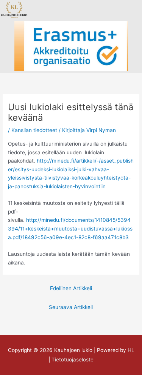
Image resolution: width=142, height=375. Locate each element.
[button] (58, 9)
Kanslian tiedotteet (34, 130)
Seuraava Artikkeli (71, 307)
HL (131, 350)
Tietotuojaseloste (72, 360)
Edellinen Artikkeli (71, 288)
